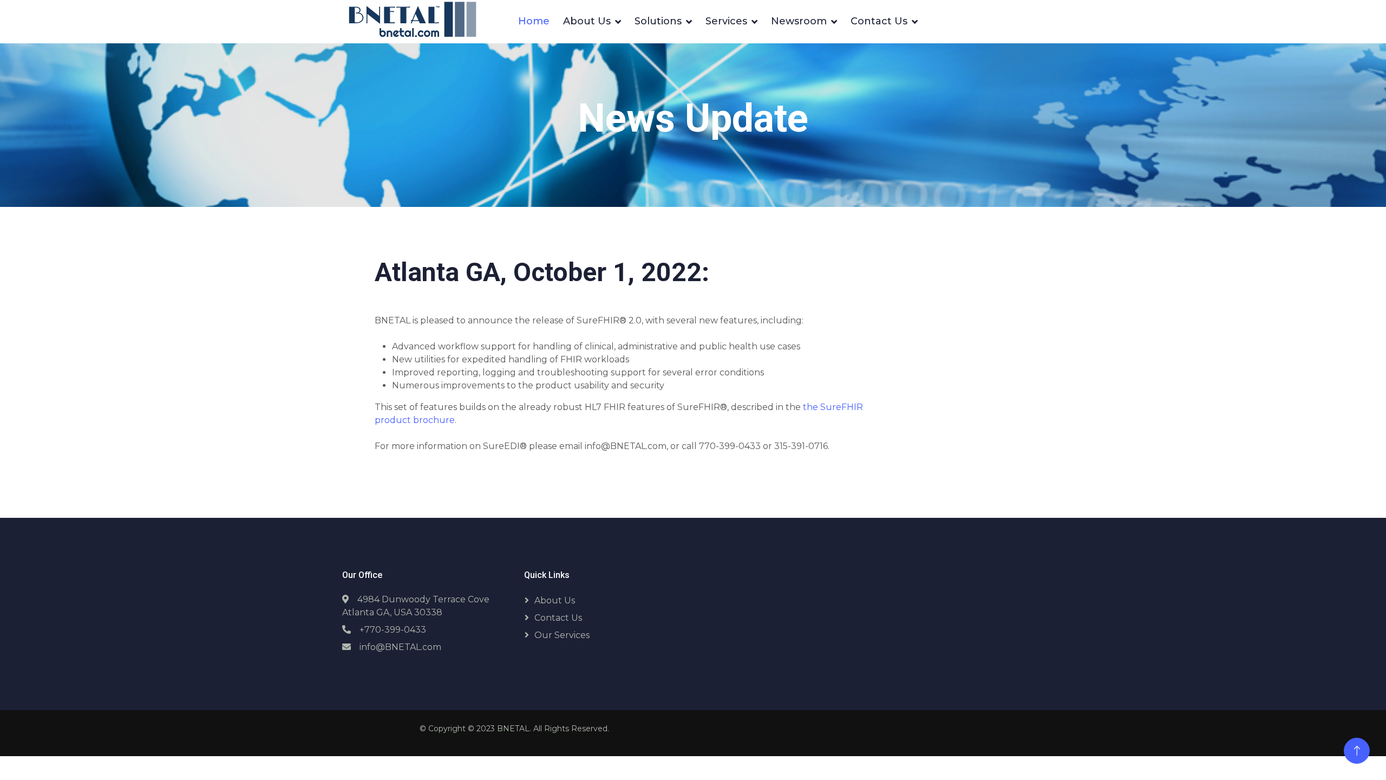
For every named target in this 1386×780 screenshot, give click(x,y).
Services (726, 21)
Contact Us (879, 21)
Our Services (562, 635)
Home (534, 21)
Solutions (658, 21)
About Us (587, 21)
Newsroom (799, 21)
